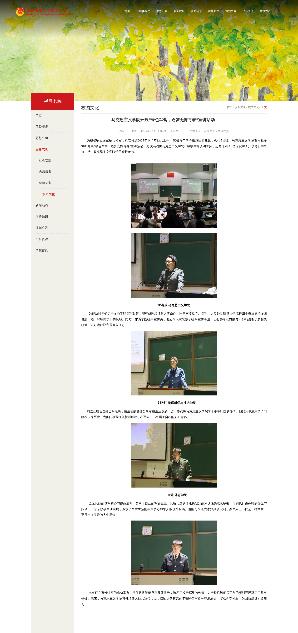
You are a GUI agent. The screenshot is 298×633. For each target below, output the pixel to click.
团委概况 (144, 11)
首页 (127, 11)
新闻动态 (196, 11)
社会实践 (45, 160)
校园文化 (48, 194)
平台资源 (248, 11)
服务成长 (179, 11)
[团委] (43, 11)
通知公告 (230, 11)
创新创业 (45, 183)
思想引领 (161, 11)
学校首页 (265, 11)
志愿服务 (45, 171)
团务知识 (213, 11)
